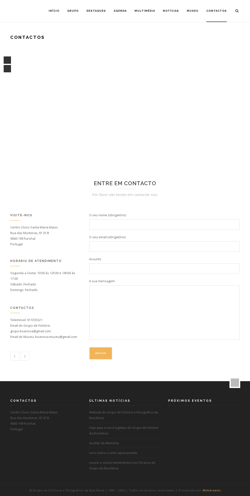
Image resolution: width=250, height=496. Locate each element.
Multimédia (145, 10)
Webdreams (212, 490)
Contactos (216, 10)
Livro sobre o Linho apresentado (113, 453)
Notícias (171, 10)
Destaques (96, 10)
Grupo (73, 10)
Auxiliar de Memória (104, 443)
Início (54, 10)
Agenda (120, 10)
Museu (192, 10)
